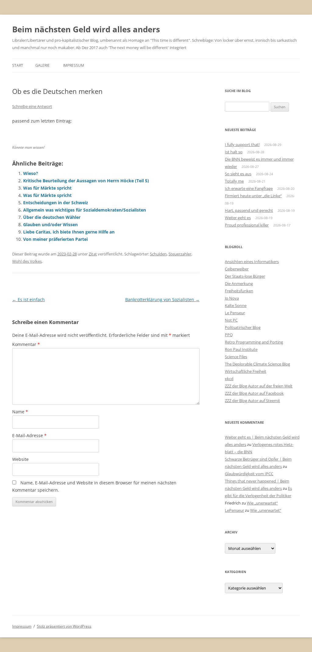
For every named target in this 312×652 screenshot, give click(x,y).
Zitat (93, 254)
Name (20, 412)
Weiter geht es (238, 217)
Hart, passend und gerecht (249, 210)
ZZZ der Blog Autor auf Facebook (254, 393)
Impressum (73, 65)
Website (20, 459)
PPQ (229, 334)
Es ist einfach (28, 299)
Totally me (234, 181)
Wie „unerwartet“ (262, 503)
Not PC (231, 320)
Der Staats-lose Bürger (245, 276)
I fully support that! (242, 144)
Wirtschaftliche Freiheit (245, 371)
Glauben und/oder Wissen (50, 224)
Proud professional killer (247, 225)
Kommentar (26, 344)
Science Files (236, 356)
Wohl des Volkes (27, 261)
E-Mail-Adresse (29, 435)
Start (17, 65)
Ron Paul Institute (241, 349)
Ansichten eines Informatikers (252, 261)
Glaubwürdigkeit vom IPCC (249, 473)
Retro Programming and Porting (254, 342)
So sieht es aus (238, 173)
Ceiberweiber (237, 269)
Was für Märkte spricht (47, 188)
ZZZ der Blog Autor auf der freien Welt (258, 386)
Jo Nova (232, 298)
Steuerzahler (179, 254)
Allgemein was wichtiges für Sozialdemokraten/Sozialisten (84, 210)
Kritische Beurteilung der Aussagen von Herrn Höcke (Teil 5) (86, 180)
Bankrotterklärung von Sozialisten (162, 299)
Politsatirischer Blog (243, 327)
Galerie (42, 65)
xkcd (229, 378)
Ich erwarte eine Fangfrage (249, 188)
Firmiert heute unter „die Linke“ (253, 195)
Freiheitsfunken (239, 291)
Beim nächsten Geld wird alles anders (86, 29)
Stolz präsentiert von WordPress (64, 626)
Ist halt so (234, 152)
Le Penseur (235, 312)
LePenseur (234, 510)
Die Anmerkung (239, 283)
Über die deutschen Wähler (51, 217)
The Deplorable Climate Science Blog (257, 364)
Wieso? (30, 173)
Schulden (158, 254)
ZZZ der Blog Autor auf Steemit (252, 400)
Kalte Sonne (235, 305)
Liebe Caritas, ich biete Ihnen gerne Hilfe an (69, 232)
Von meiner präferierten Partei (55, 239)
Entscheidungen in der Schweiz (55, 202)
